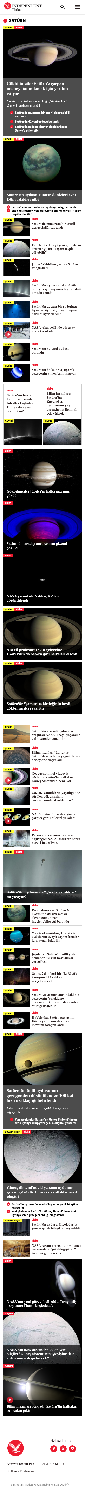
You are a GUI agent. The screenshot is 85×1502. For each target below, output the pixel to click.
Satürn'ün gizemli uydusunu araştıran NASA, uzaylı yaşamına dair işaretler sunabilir (56, 735)
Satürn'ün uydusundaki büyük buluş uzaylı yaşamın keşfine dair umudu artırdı (56, 289)
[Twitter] (63, 1448)
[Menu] (77, 7)
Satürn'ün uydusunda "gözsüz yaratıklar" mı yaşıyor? (41, 895)
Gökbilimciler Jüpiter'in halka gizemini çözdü (38, 493)
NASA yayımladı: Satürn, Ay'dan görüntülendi (33, 598)
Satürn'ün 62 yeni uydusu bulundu (37, 121)
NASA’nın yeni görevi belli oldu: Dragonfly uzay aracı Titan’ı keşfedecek (42, 1304)
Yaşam (9, 1314)
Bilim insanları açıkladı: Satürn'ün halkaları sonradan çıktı (42, 1409)
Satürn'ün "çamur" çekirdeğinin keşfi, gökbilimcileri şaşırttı (39, 706)
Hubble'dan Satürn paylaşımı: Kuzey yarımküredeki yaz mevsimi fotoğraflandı (53, 1021)
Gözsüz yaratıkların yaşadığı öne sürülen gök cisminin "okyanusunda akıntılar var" (56, 797)
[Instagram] (72, 1448)
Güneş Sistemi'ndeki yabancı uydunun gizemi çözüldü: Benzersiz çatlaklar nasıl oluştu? (42, 1192)
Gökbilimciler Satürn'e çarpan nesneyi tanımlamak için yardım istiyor (37, 89)
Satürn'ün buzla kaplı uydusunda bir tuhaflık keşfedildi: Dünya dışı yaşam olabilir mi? (22, 403)
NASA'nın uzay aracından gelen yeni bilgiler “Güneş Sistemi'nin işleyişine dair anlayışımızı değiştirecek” (40, 1354)
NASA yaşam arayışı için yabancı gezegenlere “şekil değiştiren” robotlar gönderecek (56, 1249)
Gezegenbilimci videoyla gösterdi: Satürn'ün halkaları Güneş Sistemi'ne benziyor (52, 777)
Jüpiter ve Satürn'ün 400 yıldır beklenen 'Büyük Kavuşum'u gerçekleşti (54, 958)
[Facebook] (53, 1448)
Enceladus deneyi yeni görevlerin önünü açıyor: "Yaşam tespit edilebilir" (46, 212)
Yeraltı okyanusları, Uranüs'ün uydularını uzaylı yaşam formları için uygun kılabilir (56, 937)
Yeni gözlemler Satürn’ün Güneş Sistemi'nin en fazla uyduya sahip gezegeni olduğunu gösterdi (46, 1121)
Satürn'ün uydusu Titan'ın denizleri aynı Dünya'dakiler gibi (41, 129)
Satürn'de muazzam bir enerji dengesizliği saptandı (42, 114)
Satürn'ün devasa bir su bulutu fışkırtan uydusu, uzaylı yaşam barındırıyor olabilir (54, 310)
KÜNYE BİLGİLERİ (20, 1464)
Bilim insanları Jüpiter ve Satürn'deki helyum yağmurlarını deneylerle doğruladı (56, 756)
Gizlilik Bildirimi (53, 1464)
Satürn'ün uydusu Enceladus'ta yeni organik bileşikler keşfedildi (45, 1206)
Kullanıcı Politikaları (20, 1471)
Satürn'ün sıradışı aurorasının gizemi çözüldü (37, 546)
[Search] (62, 7)
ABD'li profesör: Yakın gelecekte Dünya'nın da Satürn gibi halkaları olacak (42, 652)
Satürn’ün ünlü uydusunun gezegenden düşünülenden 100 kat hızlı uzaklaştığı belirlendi (40, 1096)
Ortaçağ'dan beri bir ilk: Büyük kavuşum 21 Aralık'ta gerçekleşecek (54, 977)
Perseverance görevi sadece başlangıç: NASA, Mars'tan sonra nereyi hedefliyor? (56, 839)
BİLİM (19, 28)
